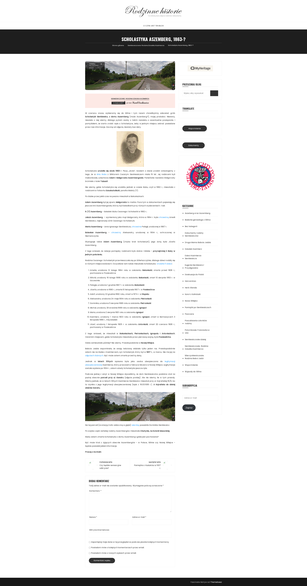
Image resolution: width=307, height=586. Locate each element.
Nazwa (93, 517)
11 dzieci (168, 263)
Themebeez (216, 582)
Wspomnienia (194, 128)
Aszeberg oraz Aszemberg (197, 213)
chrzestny (117, 232)
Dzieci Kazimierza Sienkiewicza (193, 257)
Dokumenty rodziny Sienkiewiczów (194, 234)
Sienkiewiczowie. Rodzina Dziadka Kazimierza (130, 99)
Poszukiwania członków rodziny (196, 322)
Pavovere (189, 314)
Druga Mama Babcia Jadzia (198, 242)
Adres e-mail (139, 517)
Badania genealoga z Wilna (197, 219)
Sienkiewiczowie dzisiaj (195, 339)
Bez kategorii (191, 226)
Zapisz (189, 407)
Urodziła (161, 263)
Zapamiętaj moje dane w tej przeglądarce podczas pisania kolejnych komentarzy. (130, 542)
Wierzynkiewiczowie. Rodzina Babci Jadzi (194, 357)
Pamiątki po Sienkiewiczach (198, 307)
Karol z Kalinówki (193, 294)
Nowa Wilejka (191, 300)
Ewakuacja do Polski (194, 274)
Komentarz (95, 491)
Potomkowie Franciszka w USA (197, 331)
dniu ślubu (102, 174)
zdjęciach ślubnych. (94, 355)
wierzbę (136, 425)
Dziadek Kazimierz (193, 249)
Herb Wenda (191, 287)
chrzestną (164, 217)
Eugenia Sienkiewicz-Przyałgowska (195, 266)
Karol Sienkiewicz (140, 102)
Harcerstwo (190, 281)
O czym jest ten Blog (153, 25)
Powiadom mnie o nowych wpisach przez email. (113, 553)
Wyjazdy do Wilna (193, 371)
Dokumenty (193, 145)
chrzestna (136, 226)
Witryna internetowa (99, 530)
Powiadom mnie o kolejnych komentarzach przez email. (117, 547)
